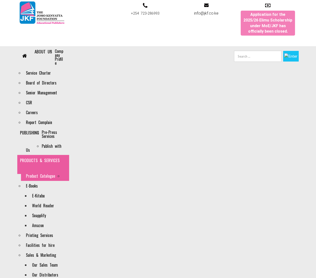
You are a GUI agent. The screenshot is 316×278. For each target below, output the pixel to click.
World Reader (43, 206)
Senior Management (41, 93)
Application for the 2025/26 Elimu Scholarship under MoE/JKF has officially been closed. (267, 23)
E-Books (32, 186)
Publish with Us (43, 148)
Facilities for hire (40, 245)
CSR (29, 103)
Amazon (38, 225)
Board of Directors (41, 83)
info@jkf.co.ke (206, 13)
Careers (32, 112)
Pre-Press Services (49, 134)
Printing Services (39, 235)
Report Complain (39, 122)
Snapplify (39, 215)
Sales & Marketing (41, 255)
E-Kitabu (38, 196)
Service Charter (38, 73)
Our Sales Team (45, 265)
